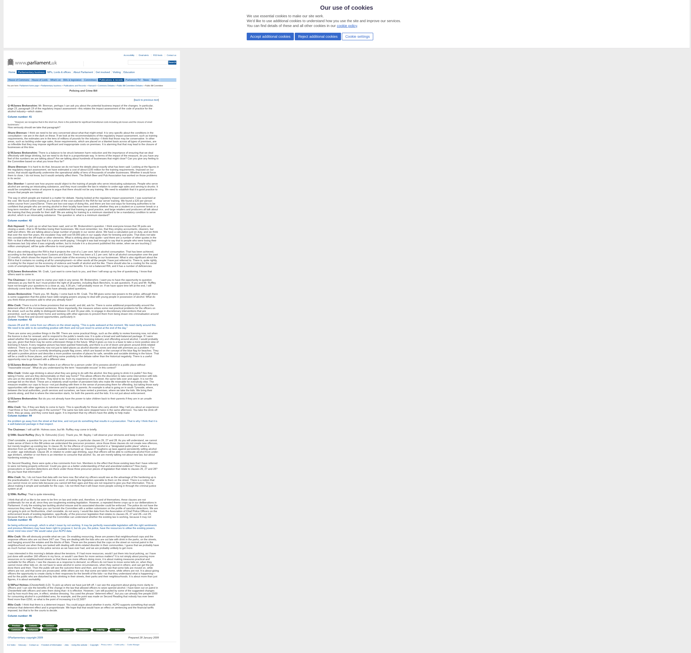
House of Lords (40, 80)
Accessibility (129, 55)
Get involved (103, 72)
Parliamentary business (31, 72)
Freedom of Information (51, 645)
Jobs (66, 645)
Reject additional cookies (318, 36)
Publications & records (111, 80)
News (146, 80)
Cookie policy (119, 645)
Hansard (92, 86)
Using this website (79, 645)
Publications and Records (75, 86)
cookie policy (347, 26)
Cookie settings (357, 36)
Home (11, 72)
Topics (155, 80)
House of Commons (18, 80)
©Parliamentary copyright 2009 (25, 637)
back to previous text (146, 99)
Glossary (22, 645)
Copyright (94, 645)
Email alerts (144, 55)
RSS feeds (157, 55)
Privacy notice (106, 645)
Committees (90, 80)
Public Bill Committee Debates (130, 86)
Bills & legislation (72, 80)
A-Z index (11, 645)
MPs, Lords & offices (59, 72)
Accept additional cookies (270, 36)
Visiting (117, 72)
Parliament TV (133, 80)
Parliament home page (29, 86)
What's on (55, 80)
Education (129, 72)
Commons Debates (106, 86)
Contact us (171, 55)
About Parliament (83, 72)
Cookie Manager (133, 645)
